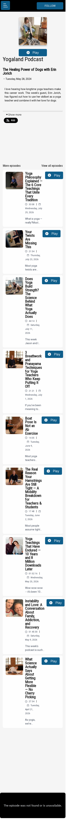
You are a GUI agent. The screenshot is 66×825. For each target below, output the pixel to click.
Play (36, 52)
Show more (14, 114)
